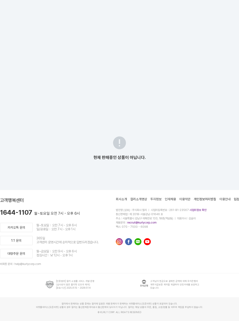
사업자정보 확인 (198, 210)
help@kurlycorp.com (27, 264)
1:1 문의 (16, 240)
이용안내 (225, 199)
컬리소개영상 (138, 199)
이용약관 (184, 199)
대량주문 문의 (16, 253)
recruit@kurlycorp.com (142, 222)
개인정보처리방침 (205, 199)
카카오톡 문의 (16, 227)
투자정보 (156, 199)
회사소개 (121, 199)
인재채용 (170, 199)
